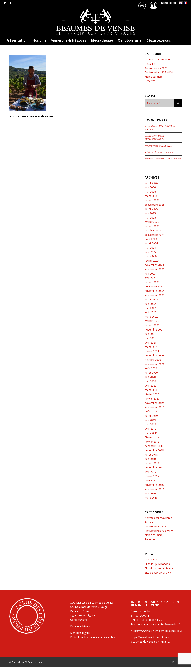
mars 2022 (151, 316)
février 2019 (152, 437)
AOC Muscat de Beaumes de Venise (92, 602)
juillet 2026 (151, 183)
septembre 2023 (155, 269)
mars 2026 (151, 196)
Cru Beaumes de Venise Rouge (88, 607)
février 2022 (152, 321)
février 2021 (152, 351)
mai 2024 (150, 247)
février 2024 (152, 260)
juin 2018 (150, 459)
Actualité (150, 64)
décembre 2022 (154, 286)
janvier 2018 (152, 463)
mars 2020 (151, 390)
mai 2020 (150, 381)
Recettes (150, 81)
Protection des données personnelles (92, 637)
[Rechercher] (184, 49)
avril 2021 (150, 342)
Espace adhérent (80, 626)
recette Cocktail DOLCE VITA (158, 145)
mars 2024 (151, 256)
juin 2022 (150, 304)
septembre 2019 (155, 407)
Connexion (151, 559)
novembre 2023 (154, 265)
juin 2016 (150, 493)
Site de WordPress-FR (158, 572)
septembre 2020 (155, 364)
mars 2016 (151, 497)
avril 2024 (150, 252)
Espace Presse (168, 2)
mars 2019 (151, 433)
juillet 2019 (151, 415)
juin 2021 (150, 334)
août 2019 (151, 411)
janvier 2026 (152, 200)
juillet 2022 (151, 299)
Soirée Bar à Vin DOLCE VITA (159, 152)
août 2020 (151, 368)
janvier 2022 (152, 325)
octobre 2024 (153, 230)
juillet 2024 (151, 243)
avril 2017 (150, 471)
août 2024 (151, 239)
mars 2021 (151, 347)
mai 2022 (150, 308)
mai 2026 (150, 191)
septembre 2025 (155, 204)
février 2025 (152, 222)
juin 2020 (150, 377)
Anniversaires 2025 (156, 68)
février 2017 (152, 476)
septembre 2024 (155, 234)
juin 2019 (150, 420)
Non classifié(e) (154, 76)
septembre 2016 (155, 489)
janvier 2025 (152, 226)
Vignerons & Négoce (82, 615)
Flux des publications (157, 564)
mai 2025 (150, 217)
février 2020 (152, 394)
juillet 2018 (151, 454)
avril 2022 (150, 312)
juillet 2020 (151, 372)
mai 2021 (150, 338)
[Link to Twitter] (4, 3)
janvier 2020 (152, 398)
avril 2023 (150, 278)
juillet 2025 (151, 209)
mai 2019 (150, 424)
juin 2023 (150, 273)
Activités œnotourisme (158, 59)
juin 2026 (150, 187)
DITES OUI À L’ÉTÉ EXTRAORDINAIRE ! (154, 137)
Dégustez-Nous (79, 611)
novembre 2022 (154, 290)
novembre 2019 (154, 403)
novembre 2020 (154, 355)
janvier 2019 (152, 441)
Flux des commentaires (159, 568)
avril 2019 (150, 428)
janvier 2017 (152, 480)
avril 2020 (150, 385)
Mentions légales (80, 633)
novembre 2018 (154, 450)
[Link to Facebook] (10, 3)
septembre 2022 (155, 295)
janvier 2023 (152, 282)
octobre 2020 (153, 359)
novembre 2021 (154, 329)
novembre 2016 (154, 485)
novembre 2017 (154, 467)
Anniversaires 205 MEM (159, 72)
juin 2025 (150, 213)
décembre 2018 (154, 446)
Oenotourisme (79, 619)
